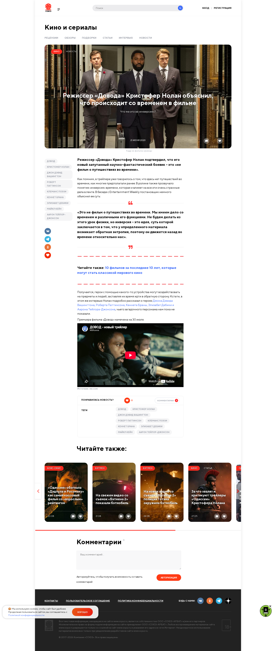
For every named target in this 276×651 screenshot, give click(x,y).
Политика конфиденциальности (140, 601)
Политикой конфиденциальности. (26, 615)
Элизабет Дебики (57, 203)
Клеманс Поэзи (56, 191)
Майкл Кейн (54, 209)
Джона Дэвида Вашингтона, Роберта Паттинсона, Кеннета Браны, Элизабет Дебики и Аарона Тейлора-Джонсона (125, 305)
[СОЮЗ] (49, 625)
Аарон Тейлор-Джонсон (56, 216)
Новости (145, 37)
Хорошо (82, 612)
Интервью (126, 37)
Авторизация (169, 577)
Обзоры (70, 37)
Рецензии (51, 37)
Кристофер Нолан (58, 167)
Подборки (89, 37)
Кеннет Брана (55, 197)
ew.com (93, 388)
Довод (51, 161)
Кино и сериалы (71, 27)
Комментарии (167, 400)
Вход (205, 8)
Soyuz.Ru (48, 8)
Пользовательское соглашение (88, 601)
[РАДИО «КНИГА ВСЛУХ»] (265, 610)
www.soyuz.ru (120, 621)
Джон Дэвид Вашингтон (54, 175)
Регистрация (222, 8)
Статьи (107, 37)
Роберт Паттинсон (54, 184)
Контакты (51, 601)
